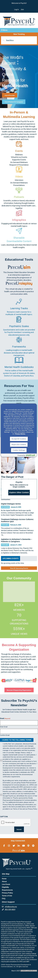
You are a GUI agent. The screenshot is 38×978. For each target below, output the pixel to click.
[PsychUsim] (18, 850)
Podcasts (19, 197)
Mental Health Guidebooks (19, 367)
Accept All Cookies (19, 439)
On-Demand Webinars (19, 162)
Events (19, 151)
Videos (19, 176)
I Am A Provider (9, 95)
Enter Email (3, 727)
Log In (16, 9)
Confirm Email (4, 735)
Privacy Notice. (20, 434)
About (4, 881)
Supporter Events (19, 160)
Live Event (6, 884)
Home (4, 879)
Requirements (7, 890)
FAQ (3, 898)
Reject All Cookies (19, 444)
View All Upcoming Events (19, 568)
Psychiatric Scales (19, 326)
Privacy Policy (7, 893)
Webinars (19, 155)
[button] (19, 30)
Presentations (19, 185)
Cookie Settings (19, 450)
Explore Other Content (19, 492)
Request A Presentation (19, 165)
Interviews (19, 180)
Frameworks (19, 346)
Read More (10, 40)
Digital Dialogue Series (11, 504)
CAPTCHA (4, 817)
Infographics (19, 220)
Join (22, 9)
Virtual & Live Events (19, 157)
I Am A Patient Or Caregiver (13, 102)
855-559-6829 (10, 909)
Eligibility (5, 887)
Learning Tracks (19, 308)
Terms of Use (7, 896)
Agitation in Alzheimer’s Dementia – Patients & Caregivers (16, 540)
